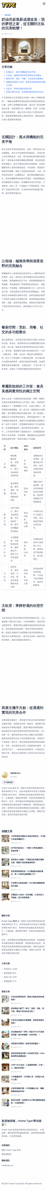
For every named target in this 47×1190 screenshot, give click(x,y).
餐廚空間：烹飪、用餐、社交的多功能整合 (24, 78)
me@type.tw (7, 1165)
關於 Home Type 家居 (11, 1150)
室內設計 (8, 15)
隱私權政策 (6, 1154)
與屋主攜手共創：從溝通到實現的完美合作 (24, 92)
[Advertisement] (23, 221)
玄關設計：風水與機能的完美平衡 (21, 72)
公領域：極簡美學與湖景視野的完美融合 (23, 75)
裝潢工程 (8, 977)
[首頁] (9, 5)
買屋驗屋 (8, 981)
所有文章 (9, 782)
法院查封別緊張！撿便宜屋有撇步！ (25, 1043)
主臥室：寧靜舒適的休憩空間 (19, 88)
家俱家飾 (8, 973)
